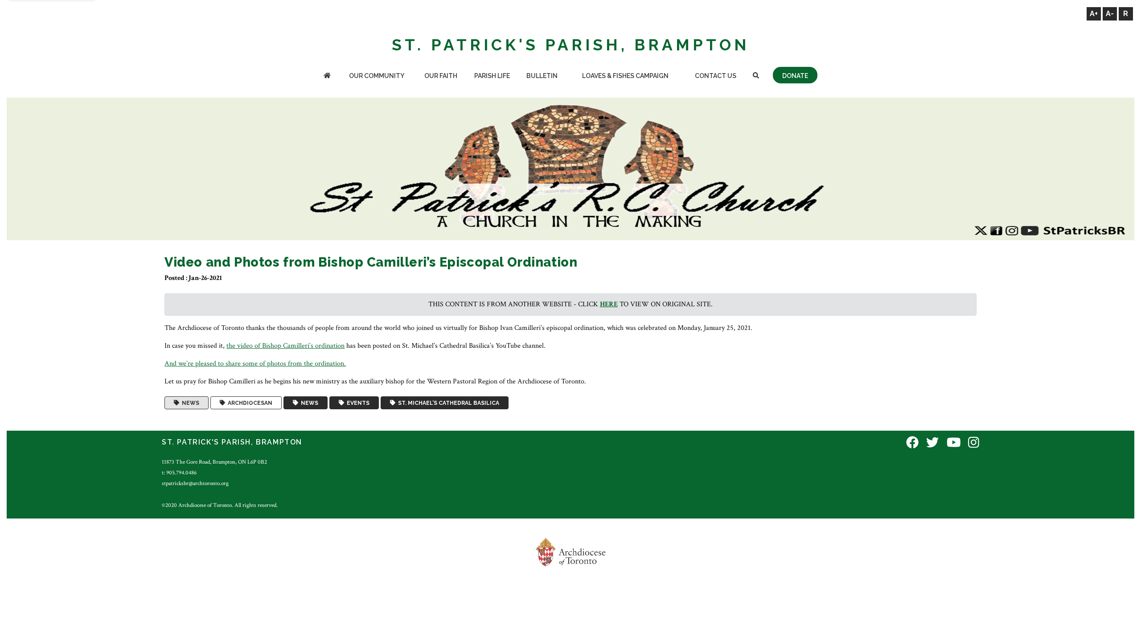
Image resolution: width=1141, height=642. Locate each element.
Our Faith (440, 75)
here (609, 304)
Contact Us (715, 75)
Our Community (376, 75)
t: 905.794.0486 (179, 472)
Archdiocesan (248, 403)
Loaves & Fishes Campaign (625, 75)
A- (1110, 13)
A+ (1094, 13)
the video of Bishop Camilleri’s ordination (285, 345)
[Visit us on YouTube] (954, 443)
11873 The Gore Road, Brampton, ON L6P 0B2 (214, 461)
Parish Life (492, 75)
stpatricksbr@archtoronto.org (195, 483)
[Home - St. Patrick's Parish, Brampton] (326, 76)
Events (356, 403)
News (189, 403)
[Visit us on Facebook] (912, 443)
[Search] (756, 76)
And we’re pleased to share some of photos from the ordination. (255, 363)
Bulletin (542, 75)
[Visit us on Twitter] (932, 443)
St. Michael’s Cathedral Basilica (447, 403)
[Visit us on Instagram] (973, 443)
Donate (795, 75)
